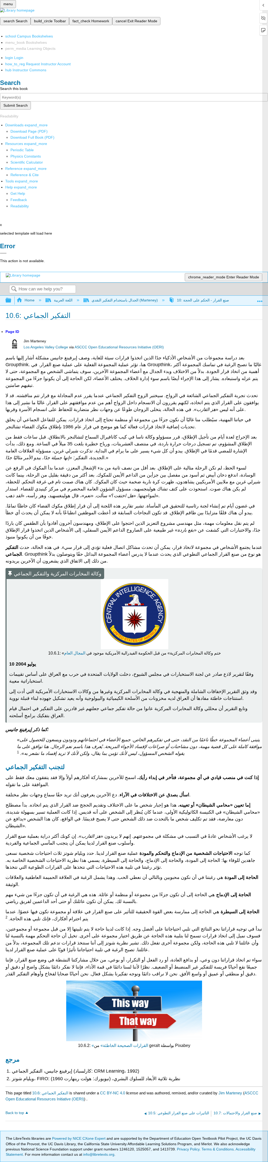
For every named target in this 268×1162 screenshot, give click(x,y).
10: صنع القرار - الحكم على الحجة (203, 300)
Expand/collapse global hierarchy (11, 300)
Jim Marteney (230, 1093)
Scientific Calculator (26, 162)
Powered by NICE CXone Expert (79, 1138)
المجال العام (74, 653)
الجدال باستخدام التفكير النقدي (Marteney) (125, 300)
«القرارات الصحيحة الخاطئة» (120, 1045)
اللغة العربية (63, 300)
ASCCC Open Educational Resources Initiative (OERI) (119, 347)
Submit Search (15, 105)
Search (14, 289)
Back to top (14, 1113)
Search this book (14, 89)
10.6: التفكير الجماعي (50, 1093)
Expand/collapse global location (260, 299)
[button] (18, 200)
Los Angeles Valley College (46, 347)
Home (30, 300)
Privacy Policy (188, 1149)
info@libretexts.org (98, 1154)
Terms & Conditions (218, 1149)
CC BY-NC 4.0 (112, 1093)
